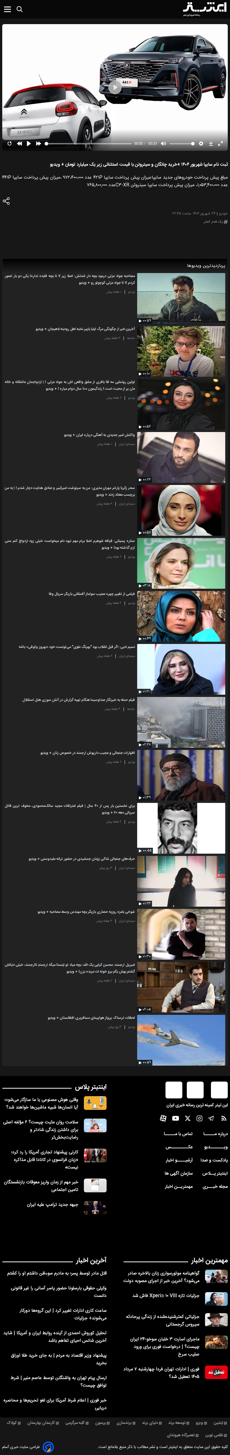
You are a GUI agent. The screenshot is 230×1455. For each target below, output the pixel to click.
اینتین (218, 1423)
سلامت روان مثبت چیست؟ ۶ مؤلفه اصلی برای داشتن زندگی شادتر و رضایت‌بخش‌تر (40, 1130)
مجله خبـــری (215, 1187)
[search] (19, 9)
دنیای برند (150, 1423)
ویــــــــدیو (216, 1147)
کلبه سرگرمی (75, 1423)
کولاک (11, 1423)
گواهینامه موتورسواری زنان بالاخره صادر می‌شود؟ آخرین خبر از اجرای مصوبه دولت (161, 1277)
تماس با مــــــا (178, 1134)
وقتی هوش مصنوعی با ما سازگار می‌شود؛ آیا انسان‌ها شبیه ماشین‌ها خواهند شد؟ (41, 1103)
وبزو (199, 1423)
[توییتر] (188, 1119)
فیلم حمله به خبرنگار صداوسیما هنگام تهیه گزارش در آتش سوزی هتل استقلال (78, 700)
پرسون (100, 1423)
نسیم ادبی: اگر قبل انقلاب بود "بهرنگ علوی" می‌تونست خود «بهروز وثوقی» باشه (77, 647)
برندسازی (124, 1423)
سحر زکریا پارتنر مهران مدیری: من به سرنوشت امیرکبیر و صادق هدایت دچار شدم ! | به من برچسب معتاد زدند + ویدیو (70, 491)
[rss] (224, 1119)
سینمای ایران (127, 444)
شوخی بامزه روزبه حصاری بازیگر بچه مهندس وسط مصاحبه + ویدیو (86, 912)
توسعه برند (176, 1423)
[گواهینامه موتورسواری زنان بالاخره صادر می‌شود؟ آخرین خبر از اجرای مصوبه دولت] (216, 1276)
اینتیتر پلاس (91, 1087)
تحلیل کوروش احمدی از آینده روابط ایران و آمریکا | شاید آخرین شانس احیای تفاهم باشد (55, 1337)
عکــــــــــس (179, 1147)
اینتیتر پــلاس (215, 1173)
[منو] (7, 9)
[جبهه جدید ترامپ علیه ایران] (95, 1208)
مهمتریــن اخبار (179, 1187)
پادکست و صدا (214, 1160)
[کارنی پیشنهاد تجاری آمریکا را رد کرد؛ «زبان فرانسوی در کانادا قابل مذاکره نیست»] (95, 1155)
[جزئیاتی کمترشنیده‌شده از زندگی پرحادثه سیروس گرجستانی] (216, 1320)
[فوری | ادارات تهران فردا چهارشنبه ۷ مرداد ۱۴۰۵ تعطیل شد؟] (216, 1372)
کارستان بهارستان (41, 1423)
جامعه (131, 338)
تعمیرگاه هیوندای (181, 1435)
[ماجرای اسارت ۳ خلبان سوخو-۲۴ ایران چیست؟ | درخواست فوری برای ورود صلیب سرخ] (216, 1342)
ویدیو (131, 292)
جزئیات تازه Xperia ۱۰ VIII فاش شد (165, 1296)
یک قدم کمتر (213, 222)
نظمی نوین (214, 1435)
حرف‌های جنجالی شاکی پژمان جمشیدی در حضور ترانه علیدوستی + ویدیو (82, 859)
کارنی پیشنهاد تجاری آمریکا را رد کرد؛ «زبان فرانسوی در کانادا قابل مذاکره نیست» (44, 1160)
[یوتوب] (175, 1119)
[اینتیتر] (204, 9)
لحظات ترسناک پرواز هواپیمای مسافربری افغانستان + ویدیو (91, 1018)
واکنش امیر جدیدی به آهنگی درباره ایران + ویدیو (99, 435)
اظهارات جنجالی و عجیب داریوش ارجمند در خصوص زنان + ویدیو (87, 753)
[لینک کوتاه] (6, 202)
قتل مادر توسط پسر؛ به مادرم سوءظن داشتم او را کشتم (57, 1273)
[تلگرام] (211, 1119)
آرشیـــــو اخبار (179, 1160)
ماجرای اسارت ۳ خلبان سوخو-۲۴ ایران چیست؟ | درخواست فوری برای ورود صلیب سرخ (164, 1347)
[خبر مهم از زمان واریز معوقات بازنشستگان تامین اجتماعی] (95, 1185)
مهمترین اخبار (210, 1260)
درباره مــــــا (215, 1134)
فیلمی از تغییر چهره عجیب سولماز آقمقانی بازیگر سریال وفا (92, 594)
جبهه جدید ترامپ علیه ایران (52, 1205)
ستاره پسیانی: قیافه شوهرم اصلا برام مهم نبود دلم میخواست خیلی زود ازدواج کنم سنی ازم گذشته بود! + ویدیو (70, 544)
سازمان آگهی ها (179, 1173)
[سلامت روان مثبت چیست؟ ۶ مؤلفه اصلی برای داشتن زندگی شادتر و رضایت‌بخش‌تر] (95, 1125)
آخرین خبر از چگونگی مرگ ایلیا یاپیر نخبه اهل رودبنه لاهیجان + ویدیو (85, 329)
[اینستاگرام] (199, 1119)
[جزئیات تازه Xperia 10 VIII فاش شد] (216, 1299)
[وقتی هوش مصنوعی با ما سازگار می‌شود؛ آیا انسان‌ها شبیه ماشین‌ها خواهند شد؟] (95, 1103)
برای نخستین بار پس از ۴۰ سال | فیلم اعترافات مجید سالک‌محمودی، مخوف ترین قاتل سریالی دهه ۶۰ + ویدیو (70, 809)
